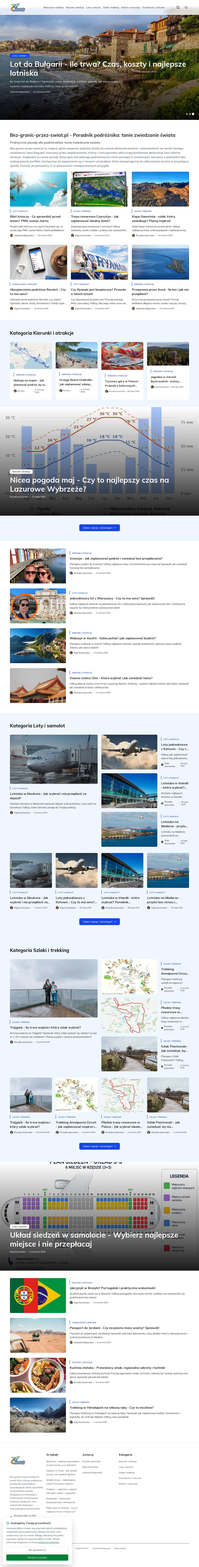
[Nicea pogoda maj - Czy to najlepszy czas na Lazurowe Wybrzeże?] (99, 461)
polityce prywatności (48, 1542)
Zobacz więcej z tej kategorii (97, 527)
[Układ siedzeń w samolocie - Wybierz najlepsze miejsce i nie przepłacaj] (99, 1216)
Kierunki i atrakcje (75, 7)
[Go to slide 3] (193, 114)
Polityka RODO (81, 1548)
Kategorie (125, 1454)
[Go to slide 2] (190, 114)
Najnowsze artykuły (54, 7)
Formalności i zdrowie (153, 7)
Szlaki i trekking (111, 7)
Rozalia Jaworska (19, 496)
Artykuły (52, 1454)
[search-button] (178, 7)
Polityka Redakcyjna (101, 1548)
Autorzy (88, 1454)
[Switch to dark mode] (186, 7)
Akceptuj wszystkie (37, 1557)
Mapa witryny (120, 1548)
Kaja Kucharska (18, 1251)
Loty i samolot (93, 7)
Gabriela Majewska (19, 91)
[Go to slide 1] (187, 114)
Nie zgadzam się (37, 1550)
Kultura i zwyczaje (130, 7)
